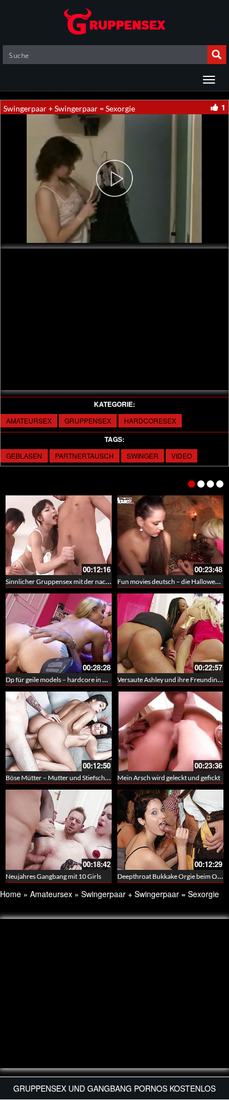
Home (10, 893)
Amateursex (29, 420)
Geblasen (24, 455)
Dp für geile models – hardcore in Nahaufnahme (75, 679)
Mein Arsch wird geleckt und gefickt (168, 777)
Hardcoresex (150, 420)
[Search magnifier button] (216, 54)
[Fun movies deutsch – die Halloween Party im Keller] (170, 535)
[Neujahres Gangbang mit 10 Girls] (59, 829)
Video (181, 455)
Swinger (142, 455)
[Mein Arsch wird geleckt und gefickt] (170, 731)
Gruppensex (87, 420)
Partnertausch (84, 455)
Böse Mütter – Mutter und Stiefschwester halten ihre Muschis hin (99, 777)
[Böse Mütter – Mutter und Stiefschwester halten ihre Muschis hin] (59, 731)
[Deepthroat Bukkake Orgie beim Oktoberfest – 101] (170, 829)
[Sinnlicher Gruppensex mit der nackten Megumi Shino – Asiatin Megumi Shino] (59, 535)
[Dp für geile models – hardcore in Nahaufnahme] (59, 633)
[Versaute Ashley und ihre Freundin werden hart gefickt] (170, 633)
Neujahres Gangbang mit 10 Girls (53, 876)
